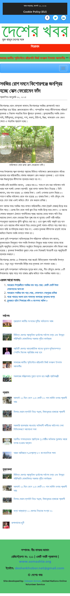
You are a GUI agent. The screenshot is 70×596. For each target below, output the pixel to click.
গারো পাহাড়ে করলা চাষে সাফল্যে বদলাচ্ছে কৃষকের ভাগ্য (31, 296)
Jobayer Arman (32, 581)
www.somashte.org (35, 562)
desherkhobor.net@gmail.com (39, 568)
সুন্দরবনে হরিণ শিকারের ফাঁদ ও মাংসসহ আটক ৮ (27, 300)
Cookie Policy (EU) (35, 11)
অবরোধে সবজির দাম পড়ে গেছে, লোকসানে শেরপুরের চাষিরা (32, 292)
